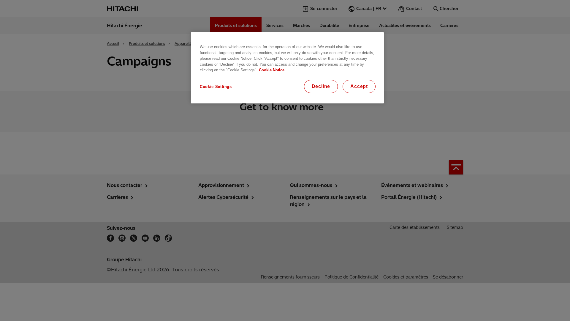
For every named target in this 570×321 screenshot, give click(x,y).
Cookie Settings (216, 86)
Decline (321, 86)
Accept (359, 86)
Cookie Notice (271, 70)
